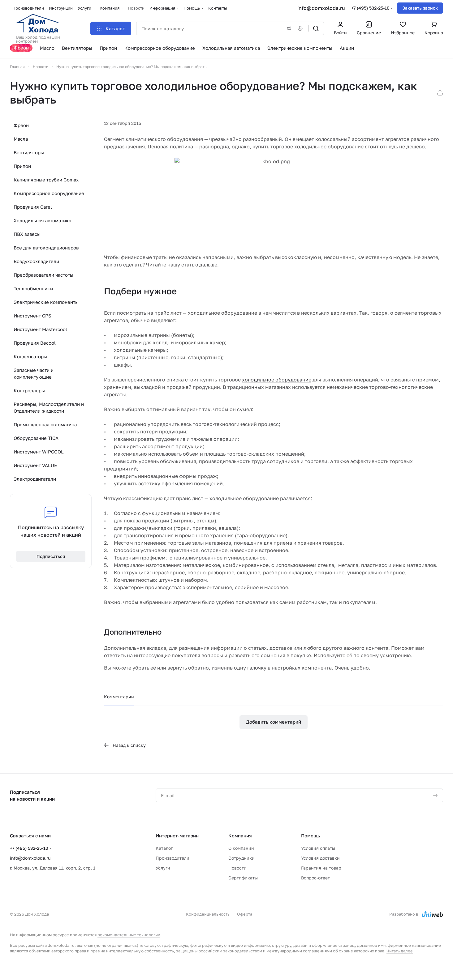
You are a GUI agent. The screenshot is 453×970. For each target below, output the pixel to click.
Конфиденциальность (208, 914)
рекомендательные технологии (128, 934)
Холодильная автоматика (42, 220)
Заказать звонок (420, 8)
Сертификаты (243, 877)
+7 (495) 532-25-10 (370, 8)
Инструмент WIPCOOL (39, 451)
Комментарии (119, 696)
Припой (22, 166)
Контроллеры (29, 390)
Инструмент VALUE (35, 465)
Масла (21, 139)
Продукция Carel (33, 207)
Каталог (164, 848)
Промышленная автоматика (45, 424)
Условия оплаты (318, 848)
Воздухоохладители (36, 261)
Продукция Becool (35, 343)
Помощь (310, 835)
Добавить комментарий (273, 722)
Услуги (163, 867)
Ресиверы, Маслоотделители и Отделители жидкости (49, 407)
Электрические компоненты (46, 302)
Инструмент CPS (32, 315)
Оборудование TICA (36, 438)
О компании (241, 848)
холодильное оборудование (276, 380)
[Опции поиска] (288, 28)
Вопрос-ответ (315, 877)
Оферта (244, 914)
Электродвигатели (35, 479)
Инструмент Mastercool (40, 329)
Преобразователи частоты (43, 275)
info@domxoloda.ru (321, 8)
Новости (237, 867)
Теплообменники (33, 288)
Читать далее (399, 950)
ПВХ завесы (27, 234)
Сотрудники (241, 858)
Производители (172, 858)
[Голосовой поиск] (301, 28)
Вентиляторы (29, 152)
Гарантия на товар (321, 867)
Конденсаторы (30, 356)
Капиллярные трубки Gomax (46, 179)
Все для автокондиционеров (46, 247)
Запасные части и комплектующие (34, 373)
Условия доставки (320, 858)
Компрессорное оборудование (49, 193)
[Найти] (316, 28)
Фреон (21, 125)
